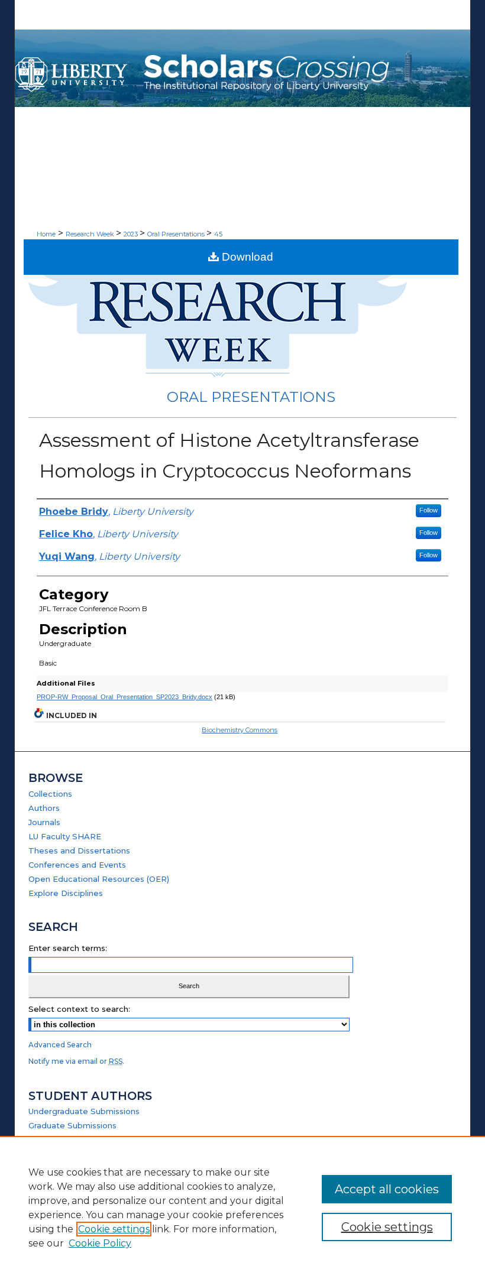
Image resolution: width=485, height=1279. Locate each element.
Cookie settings (114, 1229)
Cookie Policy (100, 1243)
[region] (242, 1207)
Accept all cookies (387, 1189)
